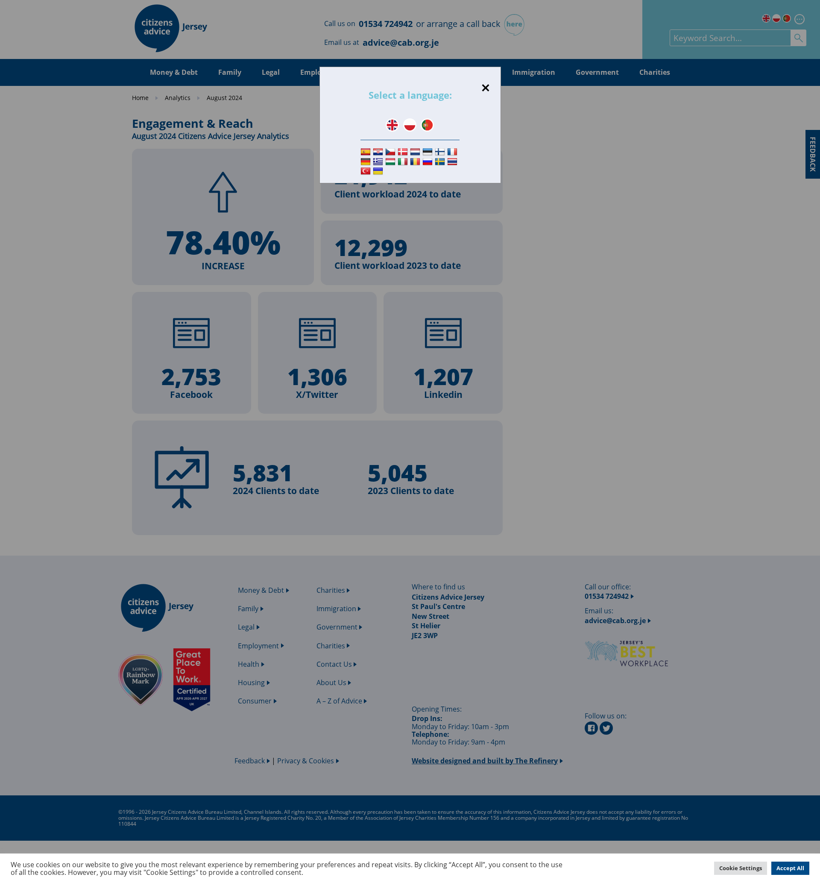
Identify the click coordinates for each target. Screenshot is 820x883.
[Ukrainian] (379, 172)
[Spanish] (366, 152)
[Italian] (404, 162)
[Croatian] (379, 152)
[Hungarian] (391, 162)
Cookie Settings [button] (740, 868)
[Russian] (428, 162)
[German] (366, 162)
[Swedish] (441, 162)
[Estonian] (428, 152)
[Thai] (453, 162)
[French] (453, 152)
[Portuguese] (427, 125)
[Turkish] (366, 172)
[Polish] (409, 125)
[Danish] (404, 152)
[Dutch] (416, 152)
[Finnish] (441, 152)
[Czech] (391, 152)
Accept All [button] (790, 868)
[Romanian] (416, 162)
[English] (392, 125)
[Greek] (379, 162)
